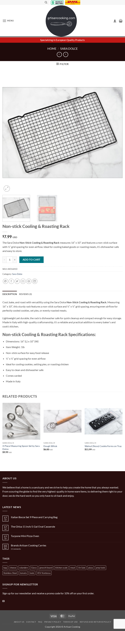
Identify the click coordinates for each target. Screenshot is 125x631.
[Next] (116, 133)
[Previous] (9, 133)
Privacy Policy (52, 622)
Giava (34, 567)
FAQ (40, 622)
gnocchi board (46, 567)
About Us (19, 622)
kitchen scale (61, 567)
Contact (31, 622)
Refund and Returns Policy (95, 622)
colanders (23, 567)
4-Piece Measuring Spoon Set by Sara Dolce (21, 447)
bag (5, 567)
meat (72, 567)
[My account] (115, 20)
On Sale (81, 567)
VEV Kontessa (44, 573)
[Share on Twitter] (17, 281)
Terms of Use (70, 622)
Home (51, 48)
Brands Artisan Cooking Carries (28, 545)
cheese (13, 567)
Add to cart (32, 259)
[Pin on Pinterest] (29, 281)
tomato (23, 573)
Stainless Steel (10, 573)
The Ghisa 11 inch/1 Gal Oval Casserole (33, 526)
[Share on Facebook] (11, 281)
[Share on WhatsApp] (5, 281)
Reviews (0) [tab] (25, 294)
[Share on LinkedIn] (34, 281)
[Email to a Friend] (23, 281)
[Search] (46, 2)
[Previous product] (65, 54)
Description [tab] (9, 294)
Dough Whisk (50, 446)
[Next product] (59, 54)
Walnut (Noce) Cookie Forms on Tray (103, 446)
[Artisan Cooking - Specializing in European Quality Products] (61, 21)
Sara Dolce (69, 48)
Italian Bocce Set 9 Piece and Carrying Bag (34, 517)
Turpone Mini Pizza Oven (25, 535)
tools (32, 573)
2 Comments (19, 549)
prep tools (100, 567)
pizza (90, 567)
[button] (8, 21)
